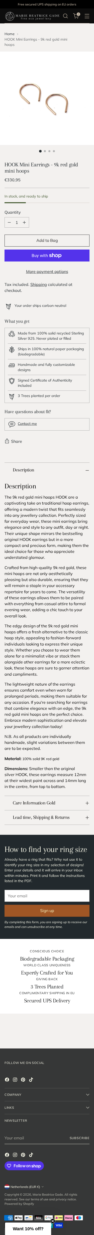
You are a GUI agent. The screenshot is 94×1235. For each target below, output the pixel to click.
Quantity (13, 212)
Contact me (27, 423)
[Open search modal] (65, 16)
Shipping (38, 284)
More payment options (47, 271)
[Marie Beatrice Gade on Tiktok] (32, 1080)
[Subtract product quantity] (9, 222)
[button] (28, 1229)
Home (10, 34)
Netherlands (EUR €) (25, 1187)
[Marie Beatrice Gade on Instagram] (16, 1080)
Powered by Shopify (19, 1204)
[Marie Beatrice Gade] (32, 15)
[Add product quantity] (24, 222)
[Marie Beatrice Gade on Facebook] (8, 1080)
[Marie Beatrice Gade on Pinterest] (24, 1080)
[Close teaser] (52, 1221)
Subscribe (79, 1138)
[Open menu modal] (87, 16)
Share (16, 441)
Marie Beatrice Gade (48, 1194)
